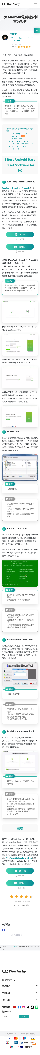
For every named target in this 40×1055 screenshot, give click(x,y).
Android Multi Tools (20, 141)
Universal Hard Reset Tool (22, 144)
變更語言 (9, 980)
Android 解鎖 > (13, 946)
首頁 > (5, 946)
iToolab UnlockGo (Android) (19, 147)
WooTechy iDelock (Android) (19, 134)
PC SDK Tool (17, 138)
